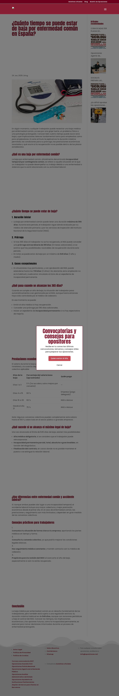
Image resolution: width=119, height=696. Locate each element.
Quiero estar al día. (59, 358)
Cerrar (59, 365)
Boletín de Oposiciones (98, 2)
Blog (86, 2)
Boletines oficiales (75, 2)
